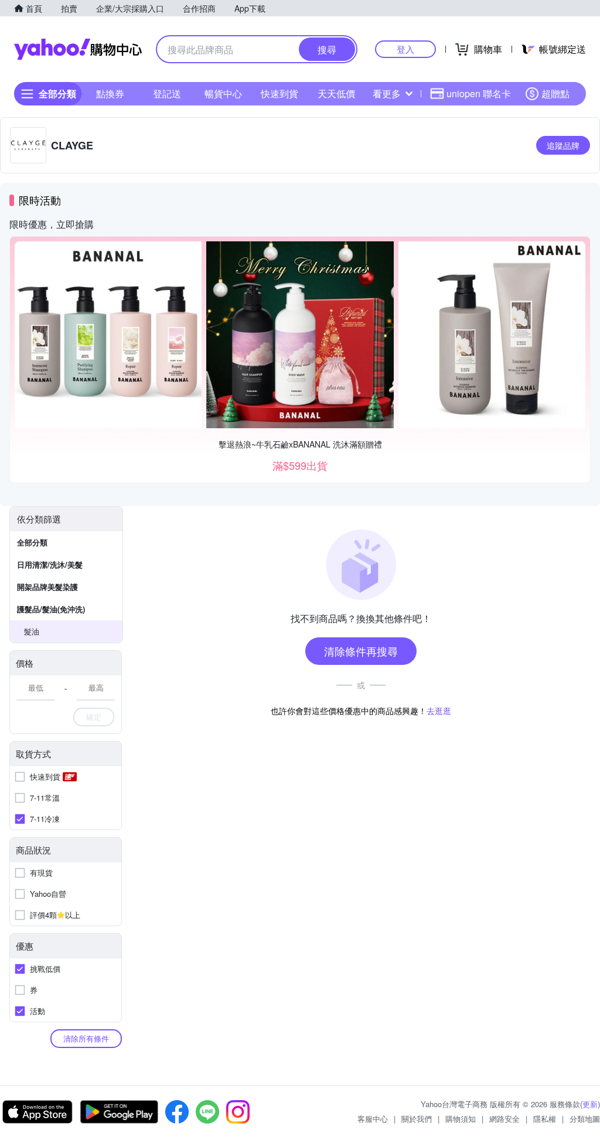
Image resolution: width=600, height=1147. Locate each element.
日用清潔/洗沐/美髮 (50, 564)
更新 (590, 1104)
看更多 (387, 93)
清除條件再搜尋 (361, 650)
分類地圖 (585, 1118)
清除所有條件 (86, 1038)
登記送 (167, 93)
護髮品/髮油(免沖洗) (51, 609)
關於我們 (416, 1118)
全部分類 (32, 542)
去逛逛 (439, 710)
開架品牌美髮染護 (47, 586)
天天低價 (336, 93)
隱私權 (544, 1118)
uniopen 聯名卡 (478, 93)
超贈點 (555, 93)
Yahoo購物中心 (78, 49)
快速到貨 (279, 93)
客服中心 (372, 1118)
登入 (405, 49)
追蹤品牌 (563, 145)
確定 (93, 716)
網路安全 (504, 1118)
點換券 (110, 93)
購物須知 (460, 1118)
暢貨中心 (223, 93)
